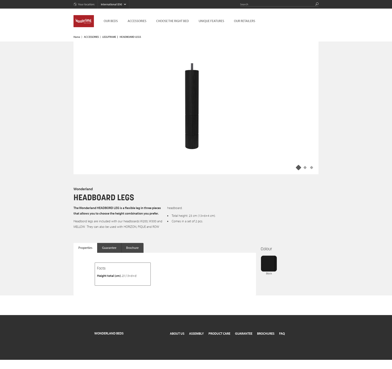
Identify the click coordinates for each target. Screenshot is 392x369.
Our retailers (244, 21)
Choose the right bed (172, 21)
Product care (219, 333)
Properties (85, 248)
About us (177, 333)
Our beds (111, 21)
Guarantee (109, 248)
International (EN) (111, 4)
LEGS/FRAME (109, 36)
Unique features (211, 21)
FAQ (282, 333)
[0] (298, 167)
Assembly (196, 333)
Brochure (132, 248)
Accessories (137, 21)
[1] (305, 167)
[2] (311, 167)
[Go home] (84, 21)
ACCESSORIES (91, 36)
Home (77, 36)
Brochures (265, 333)
